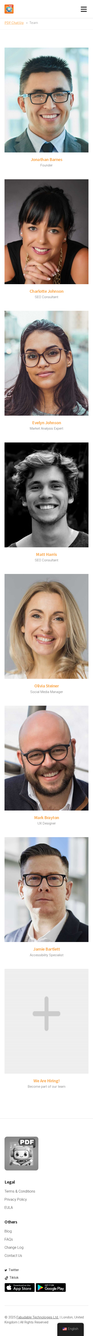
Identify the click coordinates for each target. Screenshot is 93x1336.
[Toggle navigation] (84, 9)
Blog (8, 1231)
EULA (9, 1207)
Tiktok (14, 1278)
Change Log (14, 1247)
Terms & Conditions (20, 1191)
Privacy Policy (16, 1199)
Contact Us (13, 1255)
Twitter (13, 1270)
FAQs (9, 1239)
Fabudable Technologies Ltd (37, 1317)
